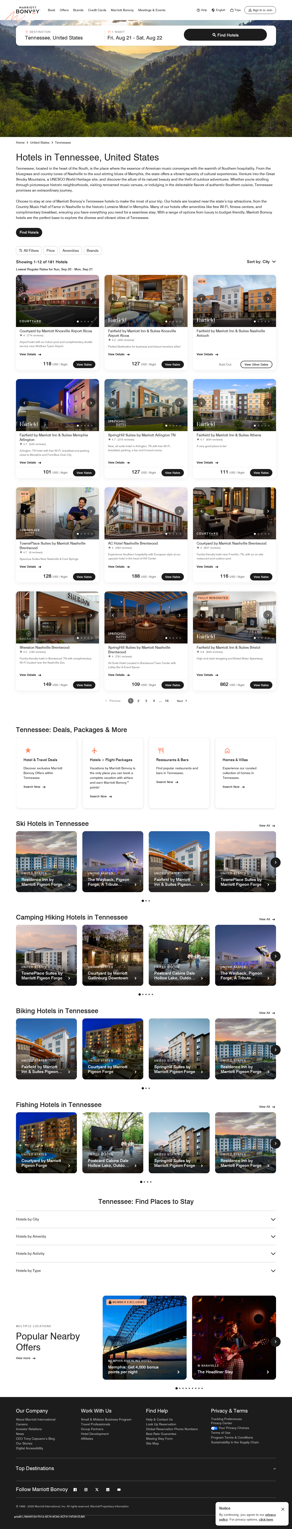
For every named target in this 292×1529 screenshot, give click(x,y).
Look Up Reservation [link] (161, 1424)
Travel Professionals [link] (95, 1424)
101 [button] (47, 472)
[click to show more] (276, 862)
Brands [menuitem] (78, 10)
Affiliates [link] (87, 1438)
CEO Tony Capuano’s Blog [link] (35, 1438)
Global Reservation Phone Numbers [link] (172, 1429)
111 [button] (224, 472)
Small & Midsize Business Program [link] (106, 1419)
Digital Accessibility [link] (29, 1448)
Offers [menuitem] (64, 10)
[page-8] (199, 1388)
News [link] (20, 1434)
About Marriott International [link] (35, 1419)
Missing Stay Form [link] (159, 1438)
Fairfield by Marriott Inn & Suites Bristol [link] (228, 647)
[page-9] (202, 1388)
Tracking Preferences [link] (226, 1419)
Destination (40, 32)
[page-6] (192, 1388)
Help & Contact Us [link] (159, 1419)
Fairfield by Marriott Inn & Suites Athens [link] (229, 435)
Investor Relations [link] (29, 1429)
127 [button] (136, 363)
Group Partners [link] (92, 1429)
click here (266, 1519)
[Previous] (24, 298)
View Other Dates (256, 364)
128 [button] (47, 576)
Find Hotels (228, 35)
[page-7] (195, 1388)
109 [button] (136, 684)
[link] (201, 10)
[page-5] (152, 994)
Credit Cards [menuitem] (97, 10)
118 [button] (47, 363)
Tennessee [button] (63, 142)
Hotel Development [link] (95, 1434)
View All (264, 825)
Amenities (71, 250)
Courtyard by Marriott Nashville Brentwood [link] (231, 543)
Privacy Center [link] (221, 1423)
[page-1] (142, 901)
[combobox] (63, 35)
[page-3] (149, 901)
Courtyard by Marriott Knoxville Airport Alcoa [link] (56, 331)
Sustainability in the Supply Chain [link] (235, 1442)
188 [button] (136, 576)
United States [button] (40, 142)
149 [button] (47, 684)
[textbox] (63, 38)
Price (51, 250)
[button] (269, 262)
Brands (93, 250)
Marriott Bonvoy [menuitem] (122, 10)
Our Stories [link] (24, 1443)
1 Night (118, 32)
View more (23, 1358)
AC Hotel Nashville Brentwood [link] (133, 543)
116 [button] (224, 576)
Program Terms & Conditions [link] (232, 1437)
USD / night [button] (60, 364)
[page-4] (149, 994)
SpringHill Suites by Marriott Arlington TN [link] (142, 435)
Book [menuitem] (51, 10)
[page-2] (146, 901)
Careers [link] (22, 1424)
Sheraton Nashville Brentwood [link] (45, 647)
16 (167, 701)
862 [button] (224, 684)
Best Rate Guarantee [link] (161, 1434)
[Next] (90, 298)
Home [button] (20, 142)
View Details (28, 354)
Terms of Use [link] (220, 1432)
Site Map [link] (152, 1443)
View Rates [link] (84, 364)
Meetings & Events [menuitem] (151, 10)
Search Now (31, 786)
